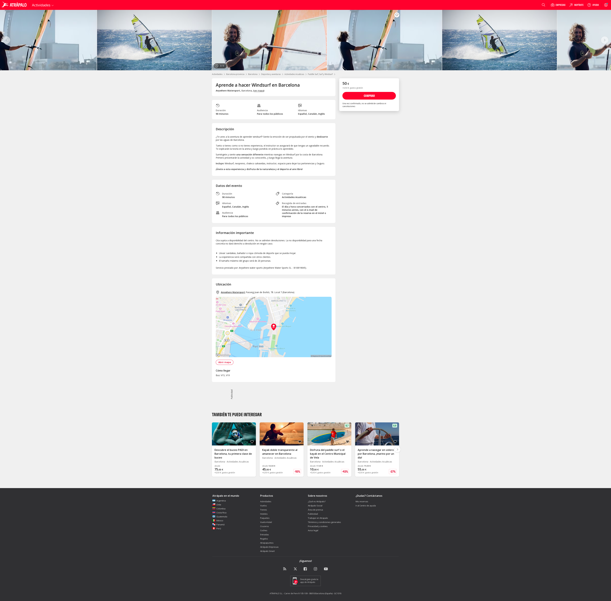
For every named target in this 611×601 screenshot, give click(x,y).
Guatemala (221, 516)
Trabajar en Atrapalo (318, 518)
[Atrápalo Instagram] (316, 569)
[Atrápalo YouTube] (326, 569)
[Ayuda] (593, 5)
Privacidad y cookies (318, 526)
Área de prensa (315, 510)
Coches (263, 530)
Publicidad (313, 514)
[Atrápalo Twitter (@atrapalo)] (295, 569)
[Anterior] (6, 40)
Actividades (217, 74)
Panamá (220, 524)
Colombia (220, 508)
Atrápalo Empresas (269, 547)
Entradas (264, 534)
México (219, 520)
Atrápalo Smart (267, 551)
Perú (218, 528)
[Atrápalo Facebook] (305, 569)
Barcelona (252, 74)
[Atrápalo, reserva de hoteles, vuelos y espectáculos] (14, 5)
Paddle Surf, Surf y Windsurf (320, 74)
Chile (218, 505)
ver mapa (259, 90)
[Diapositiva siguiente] (397, 449)
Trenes (263, 510)
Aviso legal (313, 530)
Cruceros (264, 526)
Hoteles (264, 514)
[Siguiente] (604, 40)
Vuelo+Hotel (266, 522)
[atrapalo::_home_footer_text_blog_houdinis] (285, 569)
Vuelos (263, 505)
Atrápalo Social (315, 505)
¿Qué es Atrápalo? (317, 501)
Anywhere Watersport (233, 292)
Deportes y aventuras (271, 74)
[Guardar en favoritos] (396, 14)
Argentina (221, 501)
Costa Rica (221, 512)
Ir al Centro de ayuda (366, 505)
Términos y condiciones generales (324, 522)
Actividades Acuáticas (294, 74)
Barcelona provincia (235, 74)
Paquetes (265, 518)
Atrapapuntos (267, 543)
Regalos (264, 539)
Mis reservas (362, 501)
